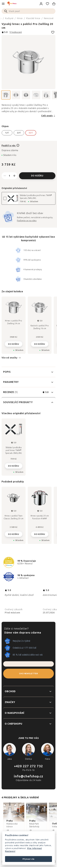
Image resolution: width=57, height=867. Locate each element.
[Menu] (3, 3)
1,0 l (7, 133)
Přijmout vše (29, 859)
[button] (13, 533)
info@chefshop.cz (28, 776)
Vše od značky (9, 357)
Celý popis (47, 115)
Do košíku (37, 175)
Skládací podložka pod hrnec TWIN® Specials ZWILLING (36, 196)
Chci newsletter (28, 673)
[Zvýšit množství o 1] (14, 175)
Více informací (34, 848)
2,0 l (19, 133)
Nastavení (10, 851)
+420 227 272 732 (28, 766)
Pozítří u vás (9, 145)
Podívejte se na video (27, 220)
